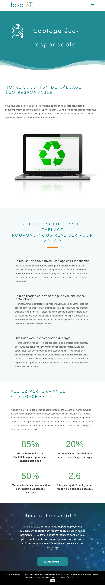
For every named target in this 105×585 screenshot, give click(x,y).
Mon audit (52, 561)
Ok (52, 581)
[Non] (101, 578)
